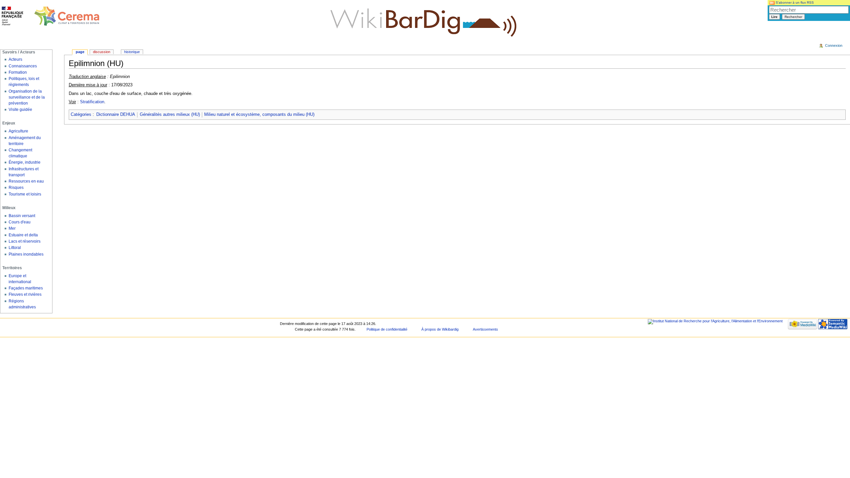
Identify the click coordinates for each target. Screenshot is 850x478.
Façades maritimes (26, 288)
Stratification (92, 102)
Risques (16, 187)
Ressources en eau (26, 181)
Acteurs (15, 59)
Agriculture (18, 131)
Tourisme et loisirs (25, 194)
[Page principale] (51, 16)
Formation (18, 72)
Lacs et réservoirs (25, 241)
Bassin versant (22, 215)
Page (80, 52)
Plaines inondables (26, 254)
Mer (12, 228)
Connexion (833, 45)
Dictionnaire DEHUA (115, 114)
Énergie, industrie (25, 162)
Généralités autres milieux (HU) (170, 114)
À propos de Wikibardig (440, 329)
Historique (132, 52)
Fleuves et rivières (25, 294)
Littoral (15, 247)
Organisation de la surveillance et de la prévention (27, 97)
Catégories (81, 114)
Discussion (101, 52)
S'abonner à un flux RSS (794, 2)
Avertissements (485, 329)
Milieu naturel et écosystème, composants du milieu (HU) (259, 114)
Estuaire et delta (23, 235)
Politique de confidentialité (387, 329)
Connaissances (23, 66)
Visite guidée (20, 109)
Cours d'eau (20, 222)
